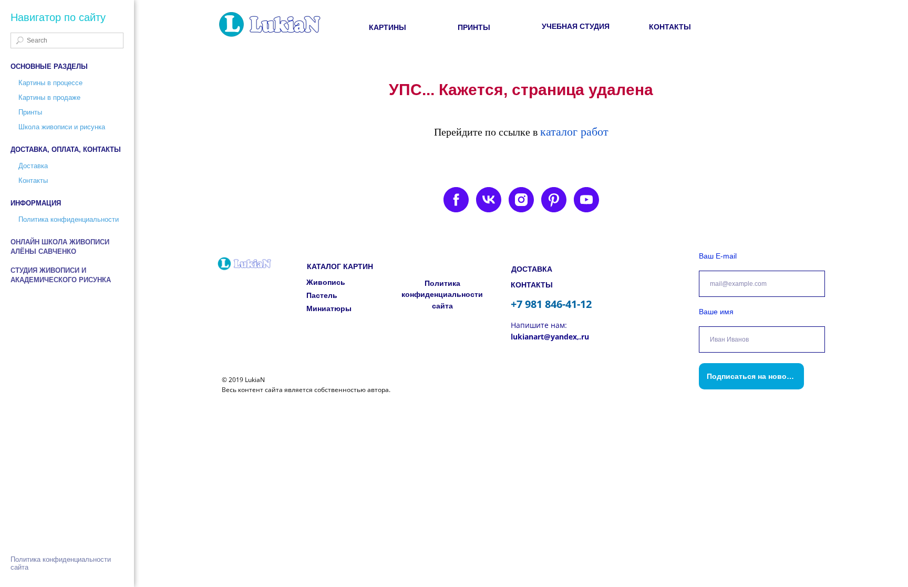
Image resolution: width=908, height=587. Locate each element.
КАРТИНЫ (387, 27)
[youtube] (586, 199)
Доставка (33, 166)
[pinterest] (553, 199)
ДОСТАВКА (531, 269)
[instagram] (521, 199)
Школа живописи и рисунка (61, 127)
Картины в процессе (50, 83)
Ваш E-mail (718, 256)
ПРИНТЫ (474, 27)
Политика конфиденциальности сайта (442, 294)
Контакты (33, 180)
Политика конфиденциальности (68, 219)
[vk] (488, 199)
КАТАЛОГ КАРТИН (340, 266)
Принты (30, 112)
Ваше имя (716, 311)
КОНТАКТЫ (670, 27)
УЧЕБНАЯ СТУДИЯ (576, 26)
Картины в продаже (49, 97)
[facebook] (456, 199)
